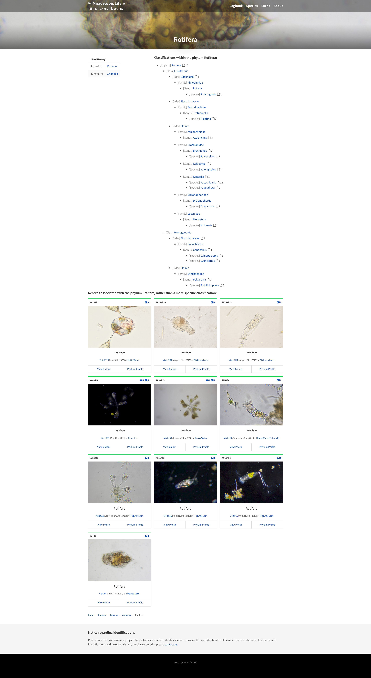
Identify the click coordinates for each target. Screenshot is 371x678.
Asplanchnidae (196, 132)
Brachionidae (196, 145)
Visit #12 (100, 515)
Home (91, 615)
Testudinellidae (197, 107)
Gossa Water (201, 438)
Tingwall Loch (136, 515)
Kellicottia (199, 164)
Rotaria (197, 88)
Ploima (185, 126)
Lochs (265, 5)
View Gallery (103, 369)
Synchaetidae (196, 274)
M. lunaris (206, 225)
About (278, 5)
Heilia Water (133, 360)
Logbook (236, 5)
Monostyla (199, 220)
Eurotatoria (181, 71)
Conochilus (200, 250)
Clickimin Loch (201, 360)
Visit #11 (168, 515)
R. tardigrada (208, 94)
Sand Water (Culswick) (268, 438)
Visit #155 (104, 360)
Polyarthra (199, 280)
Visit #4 (102, 593)
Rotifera (176, 65)
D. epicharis (207, 206)
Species (252, 5)
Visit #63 (105, 438)
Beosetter (133, 438)
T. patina (205, 119)
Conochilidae (195, 244)
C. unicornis (207, 261)
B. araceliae (207, 157)
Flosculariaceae (190, 101)
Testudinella (200, 113)
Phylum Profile (135, 369)
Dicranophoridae (198, 195)
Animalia (112, 74)
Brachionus (200, 151)
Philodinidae (195, 83)
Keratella (198, 177)
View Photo (236, 447)
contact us (171, 645)
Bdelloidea (187, 77)
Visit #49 (228, 438)
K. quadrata (207, 188)
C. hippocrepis (209, 256)
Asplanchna (200, 138)
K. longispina (208, 170)
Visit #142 (167, 360)
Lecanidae (194, 214)
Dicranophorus (202, 201)
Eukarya (112, 66)
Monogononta (182, 233)
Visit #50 (168, 438)
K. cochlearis (208, 183)
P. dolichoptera (209, 285)
